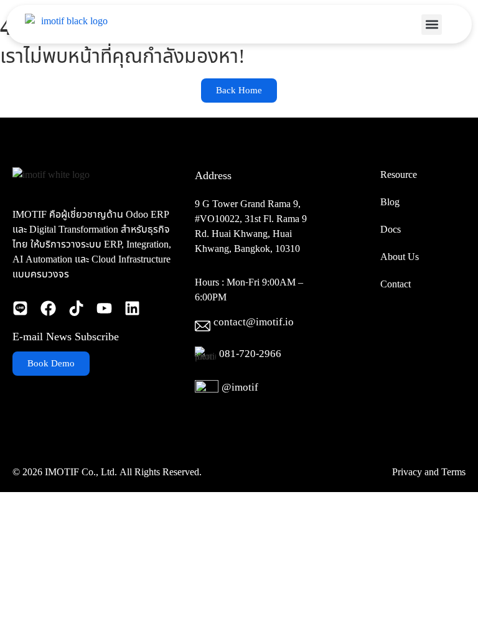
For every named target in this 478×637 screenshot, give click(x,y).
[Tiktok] (76, 308)
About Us (399, 256)
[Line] (20, 308)
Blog (390, 202)
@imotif (240, 387)
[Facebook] (48, 308)
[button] (431, 24)
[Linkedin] (132, 308)
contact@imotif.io (253, 322)
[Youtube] (104, 308)
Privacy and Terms (429, 472)
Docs (390, 229)
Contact (395, 284)
